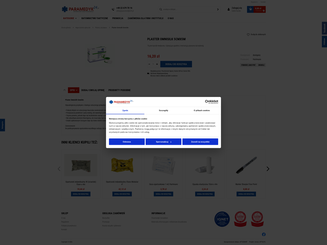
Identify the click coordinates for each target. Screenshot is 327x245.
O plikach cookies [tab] (202, 110)
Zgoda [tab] (125, 110)
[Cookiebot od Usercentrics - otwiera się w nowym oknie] (207, 102)
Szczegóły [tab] (163, 110)
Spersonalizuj (162, 142)
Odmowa (127, 142)
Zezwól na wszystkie (200, 142)
